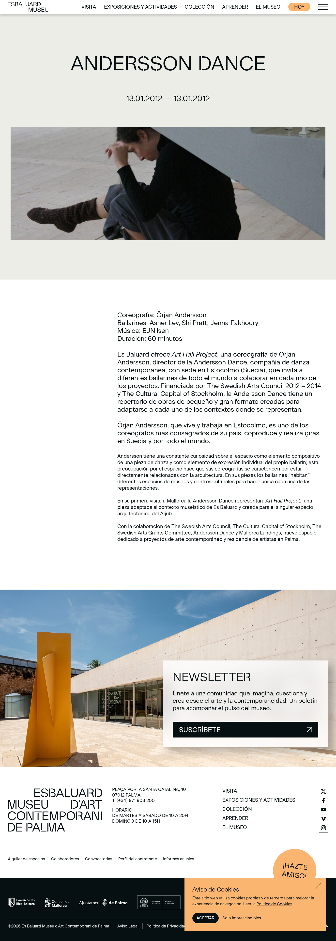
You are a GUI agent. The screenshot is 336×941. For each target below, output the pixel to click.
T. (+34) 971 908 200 (133, 800)
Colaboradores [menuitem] (65, 859)
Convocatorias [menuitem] (98, 859)
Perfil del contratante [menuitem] (137, 859)
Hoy (299, 7)
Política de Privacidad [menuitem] (166, 926)
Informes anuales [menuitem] (178, 859)
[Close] (318, 886)
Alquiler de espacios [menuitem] (26, 859)
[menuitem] (88, 7)
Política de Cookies (274, 904)
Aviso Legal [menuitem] (127, 926)
